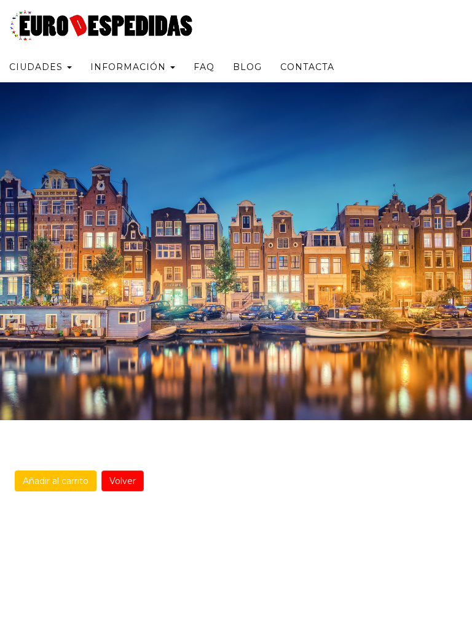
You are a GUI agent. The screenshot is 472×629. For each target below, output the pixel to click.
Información (129, 66)
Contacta (307, 66)
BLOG (247, 66)
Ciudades (37, 66)
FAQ (204, 66)
